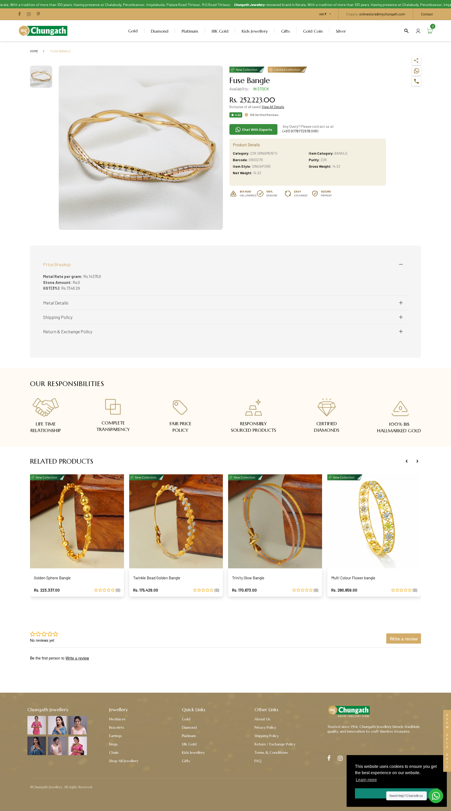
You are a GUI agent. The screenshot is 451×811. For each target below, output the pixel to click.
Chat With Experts (256, 129)
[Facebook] (19, 14)
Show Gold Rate (447, 741)
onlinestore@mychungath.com (382, 14)
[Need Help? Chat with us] (436, 796)
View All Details (273, 107)
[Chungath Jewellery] (44, 30)
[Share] (416, 60)
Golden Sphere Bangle (52, 577)
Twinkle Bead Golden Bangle (156, 577)
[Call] (416, 81)
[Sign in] (418, 30)
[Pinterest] (38, 14)
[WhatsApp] (416, 70)
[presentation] (407, 461)
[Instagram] (29, 14)
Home (34, 51)
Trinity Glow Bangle (248, 577)
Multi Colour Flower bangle (353, 577)
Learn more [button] (366, 780)
